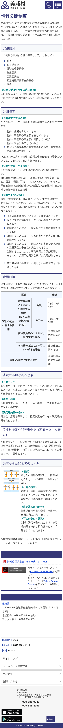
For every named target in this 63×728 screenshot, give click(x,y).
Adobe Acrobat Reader (41, 571)
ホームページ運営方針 (15, 666)
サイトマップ (10, 658)
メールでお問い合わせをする (18, 625)
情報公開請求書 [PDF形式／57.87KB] (27, 561)
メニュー (58, 5)
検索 (49, 5)
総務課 (5, 603)
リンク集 (8, 673)
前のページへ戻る (51, 719)
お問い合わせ (10, 681)
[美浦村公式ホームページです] (13, 5)
